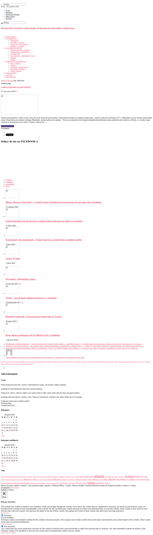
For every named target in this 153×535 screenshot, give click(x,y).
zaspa (6, 361)
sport (146, 361)
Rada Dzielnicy (11, 77)
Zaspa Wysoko (13, 258)
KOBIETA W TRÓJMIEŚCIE (16, 61)
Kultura (7, 479)
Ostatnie (9, 180)
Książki (13, 65)
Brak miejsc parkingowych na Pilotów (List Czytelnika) (33, 335)
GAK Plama (79, 477)
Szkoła (147, 479)
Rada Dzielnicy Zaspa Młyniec (105, 361)
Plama (120, 361)
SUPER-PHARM (140, 479)
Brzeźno (30, 476)
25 (5, 430)
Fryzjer (142, 361)
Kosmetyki (28, 361)
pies (20, 364)
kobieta (11, 361)
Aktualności (15, 40)
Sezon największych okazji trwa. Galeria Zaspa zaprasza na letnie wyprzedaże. (44, 221)
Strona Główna (7, 81)
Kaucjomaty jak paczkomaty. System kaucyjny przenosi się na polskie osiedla (44, 239)
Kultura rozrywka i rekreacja (20, 50)
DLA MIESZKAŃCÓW (14, 48)
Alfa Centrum (5, 477)
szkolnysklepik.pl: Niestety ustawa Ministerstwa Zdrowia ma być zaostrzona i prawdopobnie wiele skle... (45, 357)
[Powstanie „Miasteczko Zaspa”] (12, 274)
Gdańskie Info (15, 54)
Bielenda (25, 476)
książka (145, 477)
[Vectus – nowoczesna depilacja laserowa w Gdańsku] (12, 293)
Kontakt (9, 19)
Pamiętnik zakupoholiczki (19, 67)
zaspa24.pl (35, 361)
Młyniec (116, 361)
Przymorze (71, 361)
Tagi (7, 186)
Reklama (9, 12)
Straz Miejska (21, 361)
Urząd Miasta (71, 483)
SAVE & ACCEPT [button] (8, 533)
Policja (15, 361)
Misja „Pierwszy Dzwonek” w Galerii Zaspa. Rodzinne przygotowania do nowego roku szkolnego (53, 202)
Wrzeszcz (83, 361)
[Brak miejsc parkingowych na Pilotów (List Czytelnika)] (12, 331)
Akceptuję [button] (15, 488)
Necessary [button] (5, 513)
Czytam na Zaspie (91, 361)
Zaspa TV (9, 75)
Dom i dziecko (15, 63)
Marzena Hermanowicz (16, 479)
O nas (8, 10)
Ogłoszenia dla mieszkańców (20, 52)
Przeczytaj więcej (7, 126)
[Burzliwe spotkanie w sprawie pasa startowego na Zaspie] (12, 312)
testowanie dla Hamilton (129, 361)
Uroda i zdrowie (16, 71)
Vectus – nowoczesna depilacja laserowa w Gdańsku (31, 298)
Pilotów (45, 479)
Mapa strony (10, 16)
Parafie (13, 60)
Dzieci (138, 361)
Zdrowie (107, 483)
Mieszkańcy (56, 361)
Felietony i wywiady (17, 46)
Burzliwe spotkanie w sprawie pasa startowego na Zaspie (33, 316)
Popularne (9, 182)
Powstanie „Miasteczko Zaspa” (21, 279)
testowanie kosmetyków (52, 483)
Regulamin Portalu (13, 14)
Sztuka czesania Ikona (7, 483)
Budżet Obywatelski (38, 476)
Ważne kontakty (11, 73)
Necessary (8, 515)
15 (22, 302)
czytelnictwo (61, 477)
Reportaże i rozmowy (18, 69)
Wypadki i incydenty (18, 42)
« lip (2, 435)
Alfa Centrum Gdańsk (16, 476)
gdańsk (3, 361)
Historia (13, 58)
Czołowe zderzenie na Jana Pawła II (15, 87)
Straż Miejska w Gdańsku (45, 361)
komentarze (10, 184)
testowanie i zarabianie (12, 364)
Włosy (85, 483)
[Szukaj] (2, 23)
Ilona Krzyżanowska (27, 364)
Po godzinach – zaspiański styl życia (23, 56)
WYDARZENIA (11, 38)
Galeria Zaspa (63, 361)
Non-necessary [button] (6, 524)
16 (20, 284)
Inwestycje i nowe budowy (20, 44)
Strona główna (11, 37)
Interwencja (121, 476)
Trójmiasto (77, 361)
